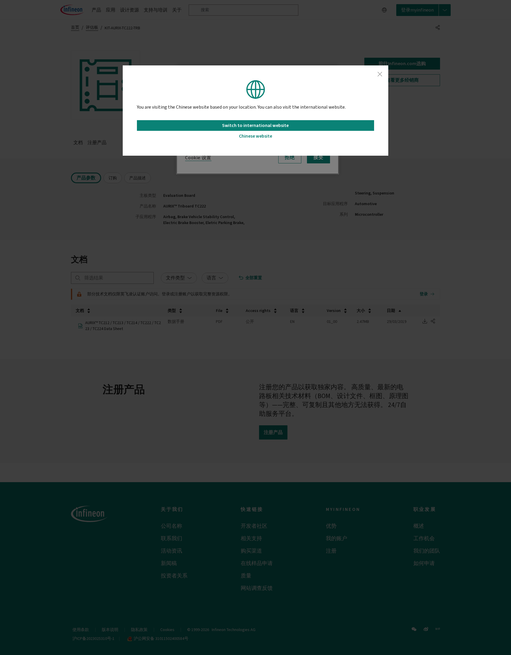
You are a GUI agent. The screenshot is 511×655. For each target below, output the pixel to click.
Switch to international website (255, 125)
